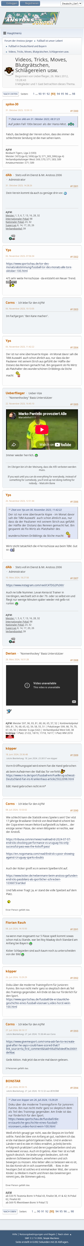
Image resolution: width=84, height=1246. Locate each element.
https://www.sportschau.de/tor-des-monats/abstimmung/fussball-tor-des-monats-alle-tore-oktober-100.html (39, 267)
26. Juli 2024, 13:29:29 (16, 977)
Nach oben (10, 1211)
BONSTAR (13, 1081)
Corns (10, 302)
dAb (9, 175)
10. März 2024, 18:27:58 (17, 577)
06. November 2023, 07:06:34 (20, 255)
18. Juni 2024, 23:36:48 (17, 754)
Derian (11, 653)
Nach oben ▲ (65, 1234)
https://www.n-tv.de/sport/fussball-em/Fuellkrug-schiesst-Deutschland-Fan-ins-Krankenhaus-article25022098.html (40, 777)
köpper (11, 748)
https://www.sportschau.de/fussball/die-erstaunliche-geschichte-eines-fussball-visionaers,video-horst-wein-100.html (38, 1003)
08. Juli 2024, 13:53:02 (16, 809)
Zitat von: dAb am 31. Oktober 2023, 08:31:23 (35, 119)
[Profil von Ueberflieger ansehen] (9, 74)
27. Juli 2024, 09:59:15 (16, 1087)
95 (62, 94)
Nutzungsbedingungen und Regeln (37, 1234)
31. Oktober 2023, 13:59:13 (19, 110)
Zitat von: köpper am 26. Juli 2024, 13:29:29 (34, 1100)
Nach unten (11, 93)
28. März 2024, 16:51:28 (17, 659)
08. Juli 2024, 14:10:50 (16, 928)
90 (40, 94)
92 (48, 94)
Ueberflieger (15, 393)
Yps (8, 250)
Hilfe (14, 1234)
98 (73, 94)
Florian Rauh (16, 922)
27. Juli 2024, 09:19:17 (16, 1030)
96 (66, 94)
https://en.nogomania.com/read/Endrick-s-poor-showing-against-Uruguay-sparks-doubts (40, 855)
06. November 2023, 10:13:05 (20, 308)
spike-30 (12, 104)
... (36, 94)
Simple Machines (51, 1238)
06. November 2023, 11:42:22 (20, 346)
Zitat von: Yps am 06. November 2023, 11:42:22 (36, 509)
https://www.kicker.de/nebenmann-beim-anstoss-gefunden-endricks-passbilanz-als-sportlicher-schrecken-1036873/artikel (42, 879)
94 (58, 94)
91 (44, 94)
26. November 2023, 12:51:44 (20, 500)
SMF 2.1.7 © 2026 (33, 1238)
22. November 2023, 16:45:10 (20, 403)
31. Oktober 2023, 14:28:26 (19, 185)
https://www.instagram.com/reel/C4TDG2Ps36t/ (35, 585)
